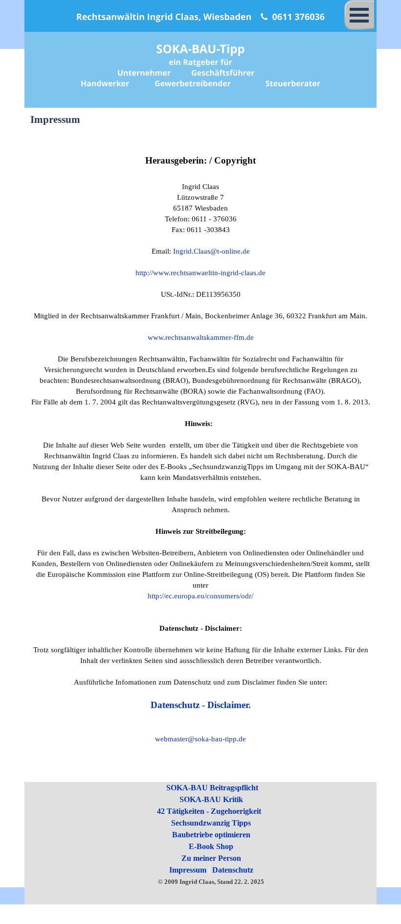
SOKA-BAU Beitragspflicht (212, 787)
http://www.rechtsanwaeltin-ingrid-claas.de (200, 273)
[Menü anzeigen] (359, 15)
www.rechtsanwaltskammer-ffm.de (201, 337)
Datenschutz (232, 870)
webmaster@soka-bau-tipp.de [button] (200, 739)
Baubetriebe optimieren (211, 834)
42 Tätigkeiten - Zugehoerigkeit (209, 811)
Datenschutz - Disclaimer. (201, 705)
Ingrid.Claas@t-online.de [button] (211, 251)
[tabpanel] (200, 454)
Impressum (187, 870)
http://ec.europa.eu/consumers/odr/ (200, 596)
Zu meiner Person (211, 858)
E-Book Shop (211, 846)
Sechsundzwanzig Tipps (211, 823)
